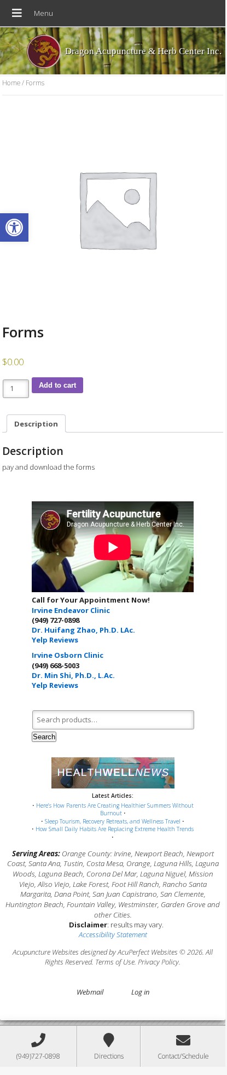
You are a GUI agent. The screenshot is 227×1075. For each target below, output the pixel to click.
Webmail (90, 992)
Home (11, 82)
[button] (14, 227)
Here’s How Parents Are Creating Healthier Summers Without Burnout (115, 809)
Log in (140, 992)
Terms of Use (115, 962)
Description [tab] (36, 424)
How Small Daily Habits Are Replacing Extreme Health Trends (115, 829)
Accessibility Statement (113, 934)
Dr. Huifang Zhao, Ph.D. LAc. (83, 630)
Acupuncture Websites (46, 952)
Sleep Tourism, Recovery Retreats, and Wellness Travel (113, 821)
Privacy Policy (158, 962)
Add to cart (57, 385)
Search (44, 737)
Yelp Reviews (55, 640)
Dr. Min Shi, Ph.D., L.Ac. (73, 675)
